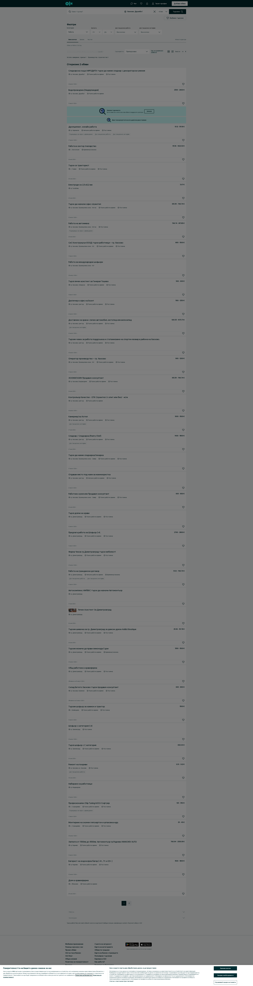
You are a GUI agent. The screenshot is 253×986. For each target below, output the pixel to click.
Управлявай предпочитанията (225, 982)
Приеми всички (225, 968)
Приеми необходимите (225, 975)
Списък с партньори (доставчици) (121, 981)
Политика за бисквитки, (84, 975)
